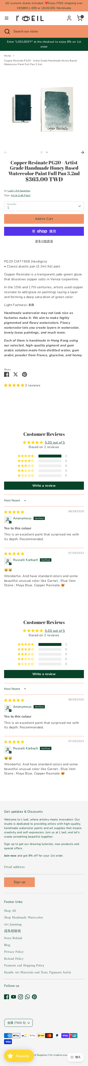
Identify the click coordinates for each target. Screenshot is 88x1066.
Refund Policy (13, 959)
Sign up (19, 882)
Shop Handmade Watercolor (23, 917)
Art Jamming (12, 924)
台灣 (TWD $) (16, 1023)
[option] (44, 109)
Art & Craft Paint (20, 195)
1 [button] (42, 152)
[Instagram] (20, 996)
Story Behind (13, 938)
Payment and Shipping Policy (24, 965)
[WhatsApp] (27, 996)
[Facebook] (6, 996)
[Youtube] (13, 996)
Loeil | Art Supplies (19, 190)
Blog (7, 945)
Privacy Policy (14, 952)
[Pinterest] (34, 996)
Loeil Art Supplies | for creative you (47, 1055)
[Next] (82, 152)
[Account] (69, 16)
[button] (14, 385)
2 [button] (46, 152)
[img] (14, 512)
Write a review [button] (44, 485)
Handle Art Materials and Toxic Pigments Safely (37, 972)
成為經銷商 (12, 931)
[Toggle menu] (6, 18)
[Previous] (5, 152)
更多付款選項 (44, 241)
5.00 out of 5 (55, 442)
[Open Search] (6, 31)
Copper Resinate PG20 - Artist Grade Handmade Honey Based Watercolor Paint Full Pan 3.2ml (40, 62)
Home (7, 55)
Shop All (10, 911)
